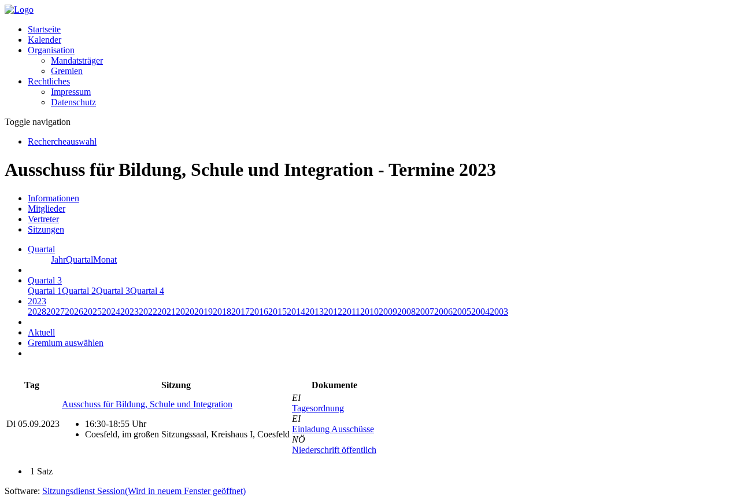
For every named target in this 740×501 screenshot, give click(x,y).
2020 (185, 311)
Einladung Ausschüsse (333, 429)
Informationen (53, 198)
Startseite (44, 29)
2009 (388, 311)
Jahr (58, 259)
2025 (92, 311)
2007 (425, 311)
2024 (111, 311)
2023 (129, 311)
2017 (240, 311)
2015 (277, 311)
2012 (333, 311)
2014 (296, 311)
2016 (259, 311)
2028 (37, 311)
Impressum (71, 92)
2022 (148, 311)
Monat (105, 259)
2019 (203, 311)
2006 (443, 311)
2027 (55, 311)
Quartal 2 (79, 291)
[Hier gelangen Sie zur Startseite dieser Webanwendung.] (19, 9)
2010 (369, 311)
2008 (406, 311)
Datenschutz (73, 102)
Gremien (67, 71)
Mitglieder (46, 208)
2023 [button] (37, 301)
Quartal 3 (113, 291)
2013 (314, 311)
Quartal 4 (147, 291)
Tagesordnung (318, 408)
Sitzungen (46, 229)
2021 (166, 311)
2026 (74, 311)
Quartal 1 (45, 291)
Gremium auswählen (65, 343)
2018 (222, 311)
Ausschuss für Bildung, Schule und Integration (147, 404)
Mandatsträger (77, 60)
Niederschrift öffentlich (334, 450)
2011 (351, 311)
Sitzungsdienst (144, 491)
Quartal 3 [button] (45, 280)
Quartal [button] (41, 249)
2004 (480, 311)
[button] (51, 50)
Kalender (44, 40)
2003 (499, 311)
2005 (462, 311)
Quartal (79, 259)
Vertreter (43, 219)
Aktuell (41, 332)
